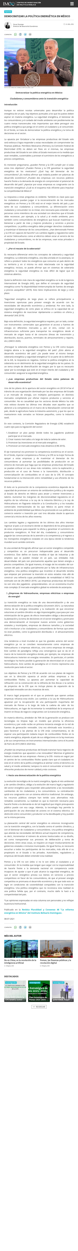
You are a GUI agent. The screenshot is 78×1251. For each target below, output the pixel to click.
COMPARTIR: (8, 34)
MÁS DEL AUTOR (12, 935)
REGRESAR (40, 1007)
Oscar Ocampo (18, 24)
